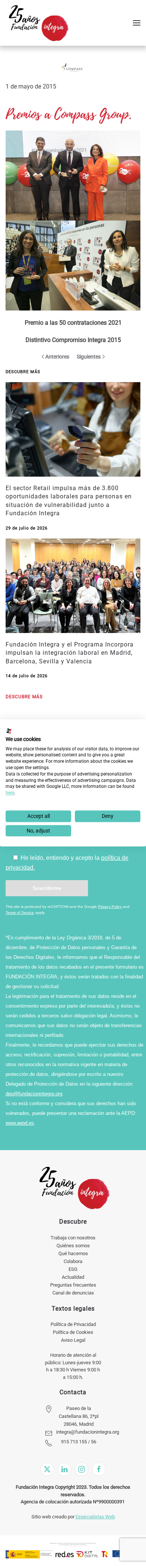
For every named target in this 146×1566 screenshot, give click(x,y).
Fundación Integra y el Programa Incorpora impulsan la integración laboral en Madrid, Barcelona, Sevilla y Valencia (70, 653)
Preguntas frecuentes (73, 1285)
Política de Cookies (73, 1332)
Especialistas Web (95, 1517)
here (10, 792)
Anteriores (57, 357)
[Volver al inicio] (38, 23)
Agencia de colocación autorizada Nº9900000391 (73, 1501)
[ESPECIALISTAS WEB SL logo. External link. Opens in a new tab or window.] (9, 731)
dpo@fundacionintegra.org (34, 1093)
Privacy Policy (110, 906)
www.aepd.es (20, 1123)
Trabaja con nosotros (73, 1237)
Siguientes (89, 357)
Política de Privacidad (73, 1324)
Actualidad (73, 1277)
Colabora (73, 1261)
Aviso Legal (73, 1340)
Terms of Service (20, 912)
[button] (136, 23)
